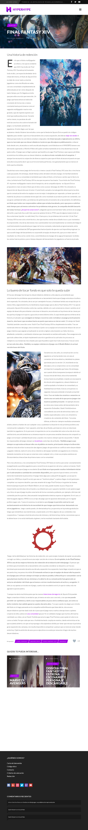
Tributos (12, 25)
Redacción (11, 776)
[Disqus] (44, 719)
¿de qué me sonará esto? (30, 210)
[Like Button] (74, 641)
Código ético (12, 766)
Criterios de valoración (15, 773)
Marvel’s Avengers (18, 682)
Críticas (14, 676)
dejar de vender (71, 136)
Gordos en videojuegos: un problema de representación (39, 802)
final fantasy (22, 641)
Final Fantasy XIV (50, 641)
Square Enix (35, 641)
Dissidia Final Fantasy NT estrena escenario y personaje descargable (57, 676)
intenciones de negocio (51, 594)
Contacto (10, 770)
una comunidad (32, 614)
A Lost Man (21, 809)
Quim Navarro (12, 809)
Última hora (52, 663)
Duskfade (26, 2)
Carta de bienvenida (14, 763)
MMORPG (63, 641)
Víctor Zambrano (17, 38)
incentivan (38, 441)
